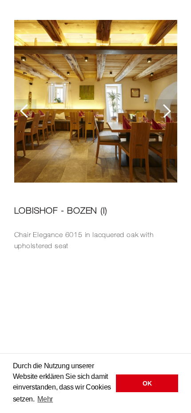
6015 (74, 234)
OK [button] (147, 383)
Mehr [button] (45, 399)
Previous (25, 110)
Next (166, 110)
